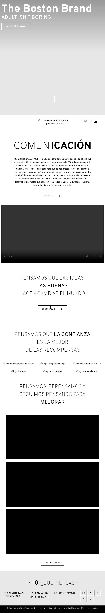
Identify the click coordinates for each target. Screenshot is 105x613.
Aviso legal (76, 608)
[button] (54, 99)
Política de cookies (90, 608)
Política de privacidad (61, 608)
